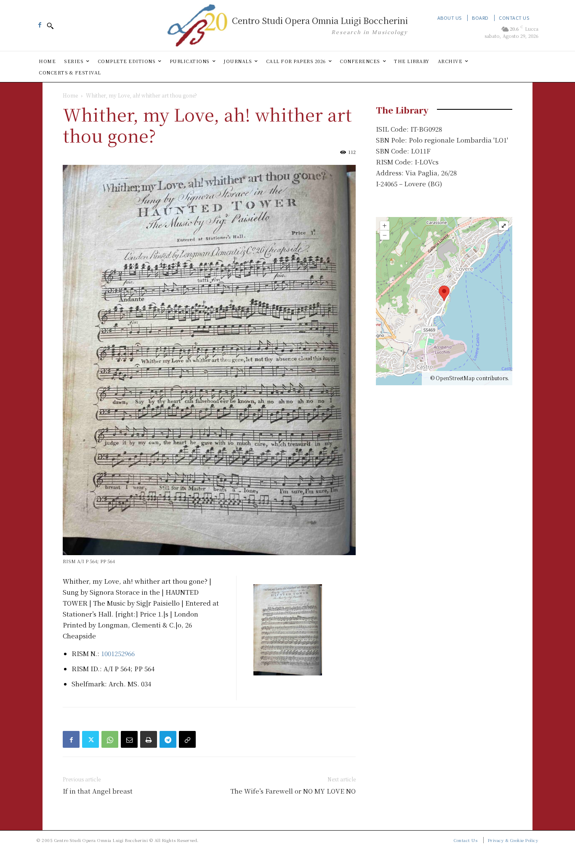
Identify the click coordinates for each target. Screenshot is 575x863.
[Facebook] (40, 23)
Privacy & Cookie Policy (513, 840)
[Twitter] (90, 739)
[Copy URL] (187, 739)
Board (480, 17)
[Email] (129, 739)
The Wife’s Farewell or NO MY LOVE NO (293, 790)
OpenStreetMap (455, 377)
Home (70, 95)
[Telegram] (168, 739)
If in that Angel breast (98, 790)
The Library (402, 110)
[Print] (148, 739)
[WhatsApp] (109, 739)
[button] (50, 25)
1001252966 (118, 653)
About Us (449, 17)
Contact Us (514, 17)
